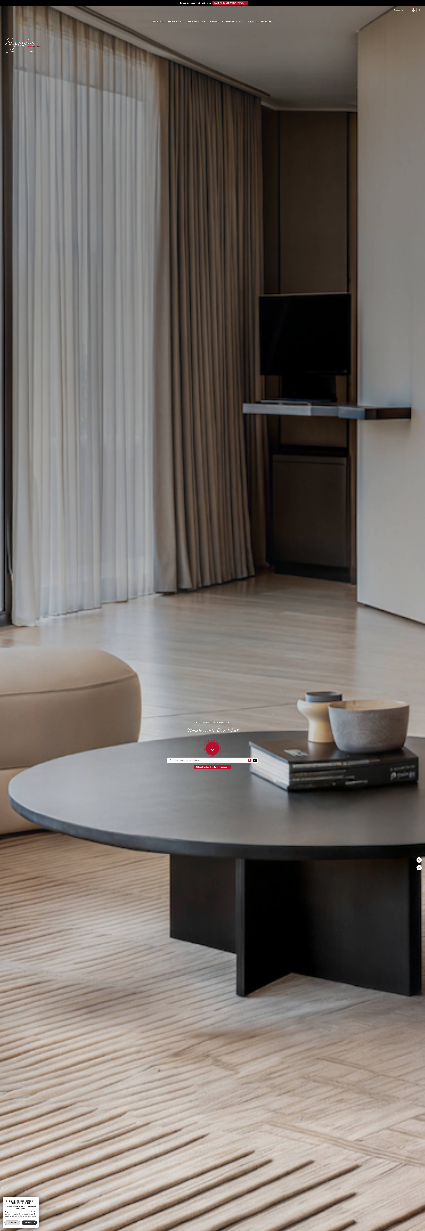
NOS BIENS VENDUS (197, 22)
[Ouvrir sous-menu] (164, 21)
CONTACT (251, 22)
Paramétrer (12, 1223)
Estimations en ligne (232, 22)
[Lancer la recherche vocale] (212, 748)
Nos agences (267, 22)
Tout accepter (29, 1223)
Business (214, 22)
